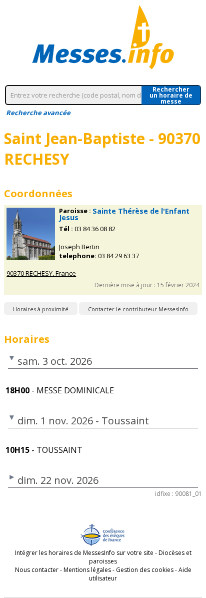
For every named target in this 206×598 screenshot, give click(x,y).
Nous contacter (36, 569)
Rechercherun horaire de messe (171, 95)
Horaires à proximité (40, 309)
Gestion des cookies (145, 569)
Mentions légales (87, 569)
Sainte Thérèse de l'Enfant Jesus (124, 214)
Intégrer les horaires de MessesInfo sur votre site (84, 552)
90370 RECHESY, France (41, 273)
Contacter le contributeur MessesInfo (138, 309)
